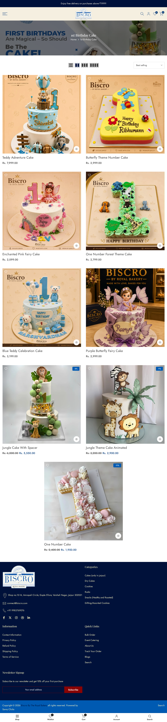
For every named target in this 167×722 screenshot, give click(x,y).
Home (73, 39)
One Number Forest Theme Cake (109, 254)
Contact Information (11, 634)
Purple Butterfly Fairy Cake (104, 351)
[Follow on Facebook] (3, 618)
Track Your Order (93, 651)
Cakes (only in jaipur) (95, 575)
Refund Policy (9, 645)
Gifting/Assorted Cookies (97, 603)
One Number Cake (57, 544)
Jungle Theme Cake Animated (106, 447)
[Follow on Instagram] (16, 618)
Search (88, 662)
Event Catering (92, 640)
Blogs (87, 656)
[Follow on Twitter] (10, 618)
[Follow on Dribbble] (22, 618)
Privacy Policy (9, 640)
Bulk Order (90, 634)
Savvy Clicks (8, 709)
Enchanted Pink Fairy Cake (21, 254)
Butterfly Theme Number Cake (107, 157)
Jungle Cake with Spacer (19, 447)
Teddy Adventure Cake (17, 157)
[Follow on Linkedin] (28, 618)
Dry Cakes (90, 580)
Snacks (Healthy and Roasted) (99, 597)
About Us (89, 645)
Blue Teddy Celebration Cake (22, 351)
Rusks (87, 592)
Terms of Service (10, 656)
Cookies (89, 586)
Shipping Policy (10, 651)
